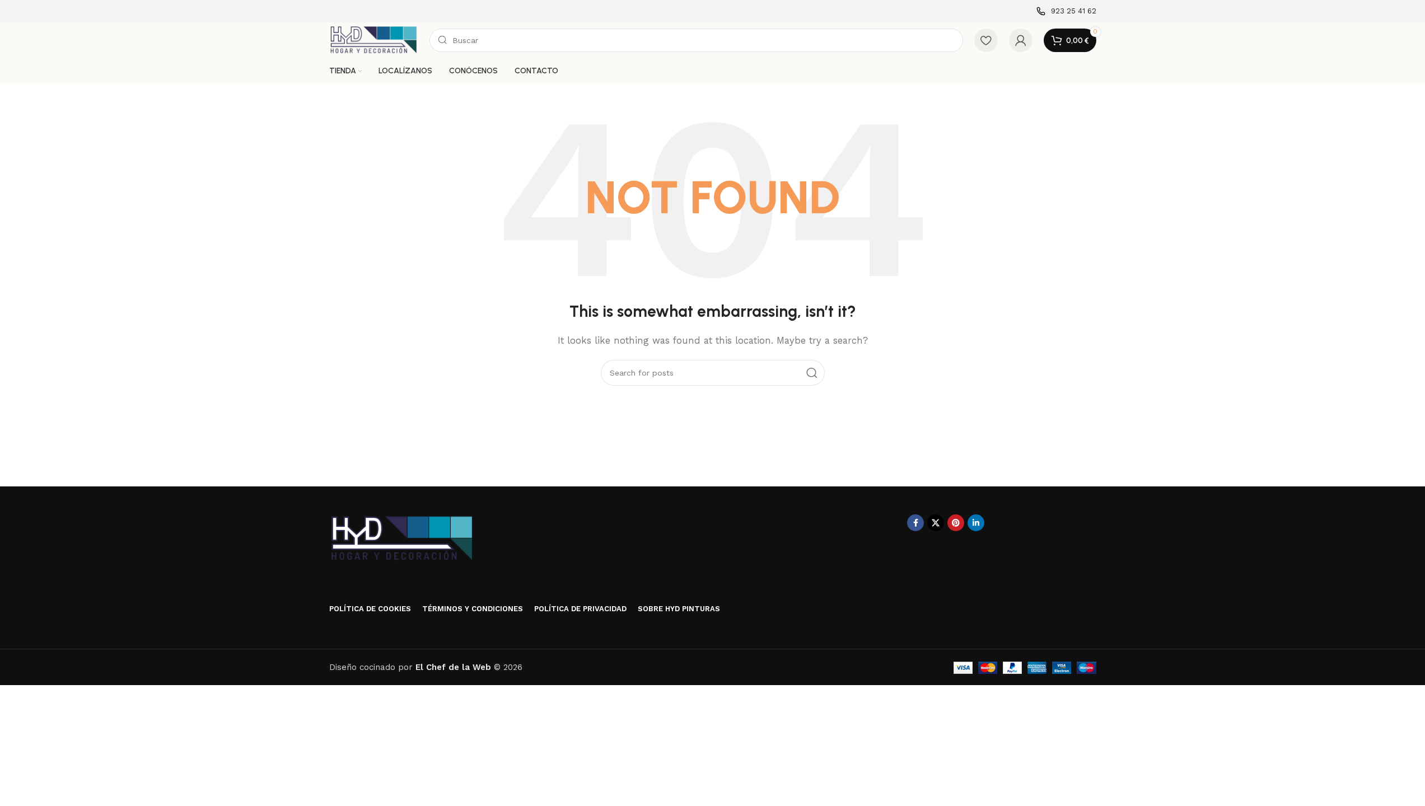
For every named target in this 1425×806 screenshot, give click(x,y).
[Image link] (402, 538)
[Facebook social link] (915, 522)
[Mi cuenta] (1020, 40)
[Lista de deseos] (986, 40)
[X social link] (935, 522)
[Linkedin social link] (976, 522)
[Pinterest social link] (955, 522)
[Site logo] (373, 40)
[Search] (812, 373)
